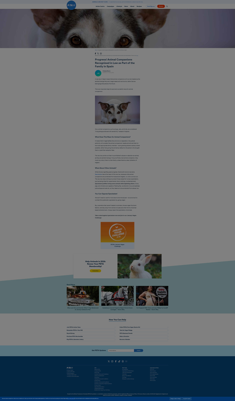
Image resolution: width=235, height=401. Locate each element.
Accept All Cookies (187, 398)
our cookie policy (71, 398)
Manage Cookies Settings (176, 398)
